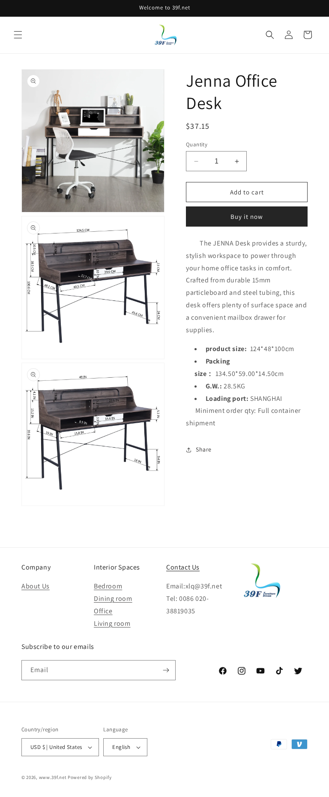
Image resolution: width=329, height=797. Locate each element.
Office (103, 610)
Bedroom (108, 586)
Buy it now (246, 216)
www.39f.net (53, 777)
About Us (35, 586)
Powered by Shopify (90, 777)
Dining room (113, 598)
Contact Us (183, 567)
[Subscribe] (165, 670)
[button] (18, 34)
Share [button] (204, 449)
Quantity (196, 144)
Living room (112, 623)
